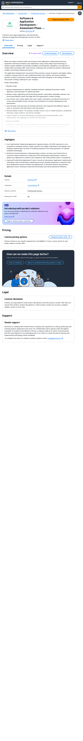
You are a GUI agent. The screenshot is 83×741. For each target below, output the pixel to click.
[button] (43, 28)
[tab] (8, 45)
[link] (63, 13)
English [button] (70, 2)
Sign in (79, 3)
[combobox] (39, 7)
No (29, 196)
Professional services (35, 191)
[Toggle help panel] (80, 13)
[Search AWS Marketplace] (79, 7)
